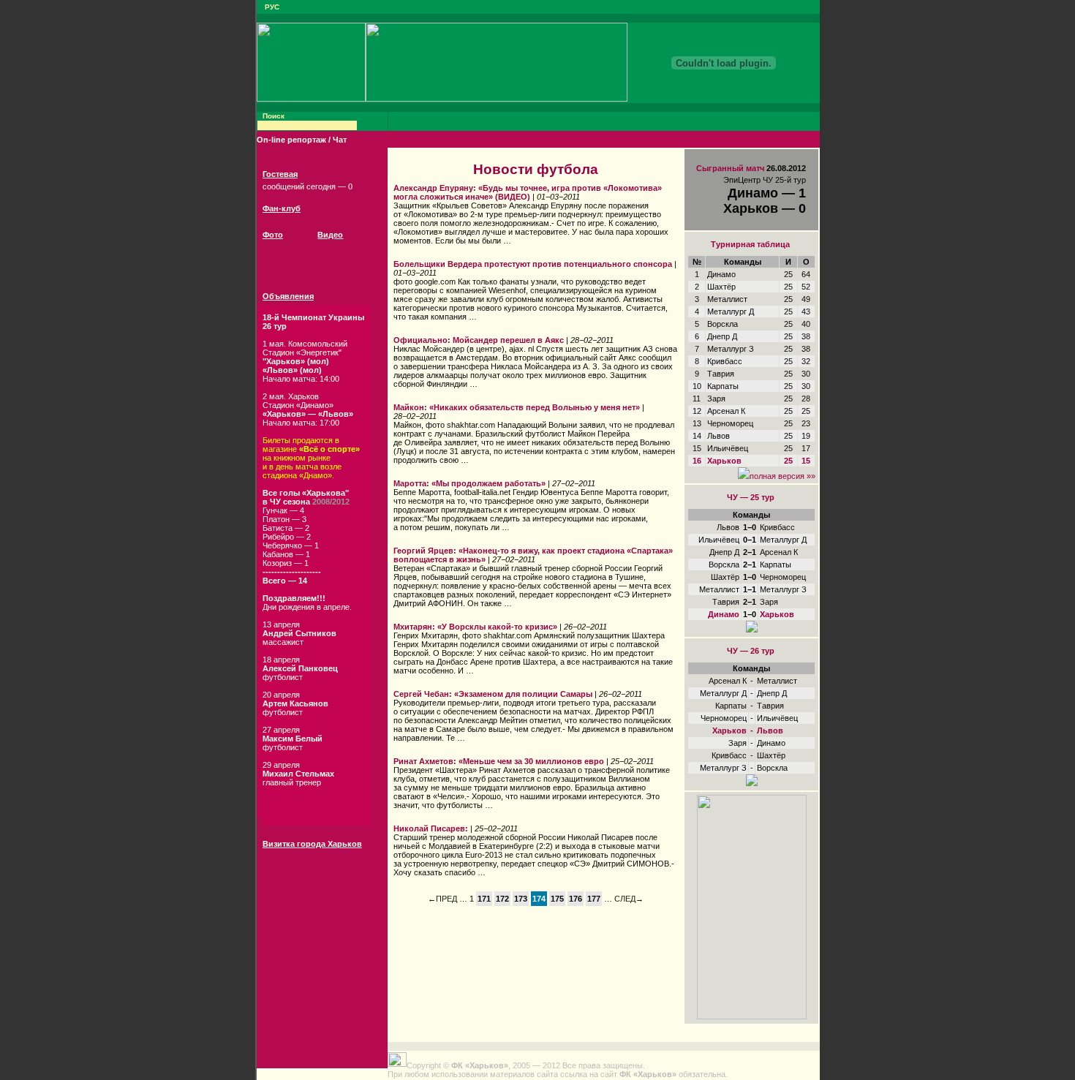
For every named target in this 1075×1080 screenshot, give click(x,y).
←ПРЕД (442, 898)
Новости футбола (535, 169)
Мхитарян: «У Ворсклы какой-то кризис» (475, 626)
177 (593, 898)
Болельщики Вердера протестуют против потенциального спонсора (532, 264)
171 (484, 898)
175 (557, 898)
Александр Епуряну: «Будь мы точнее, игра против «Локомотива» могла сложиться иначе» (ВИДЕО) (527, 192)
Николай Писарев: (430, 828)
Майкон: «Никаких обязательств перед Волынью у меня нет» (516, 407)
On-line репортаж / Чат (302, 139)
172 (502, 898)
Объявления (288, 296)
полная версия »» (782, 476)
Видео (330, 234)
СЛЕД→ (629, 898)
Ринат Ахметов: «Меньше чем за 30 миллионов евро (498, 761)
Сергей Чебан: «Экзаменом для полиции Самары (492, 694)
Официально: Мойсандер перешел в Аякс (478, 340)
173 (520, 898)
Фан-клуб (282, 208)
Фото (273, 234)
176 (575, 898)
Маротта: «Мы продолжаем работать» (469, 483)
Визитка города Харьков (312, 843)
